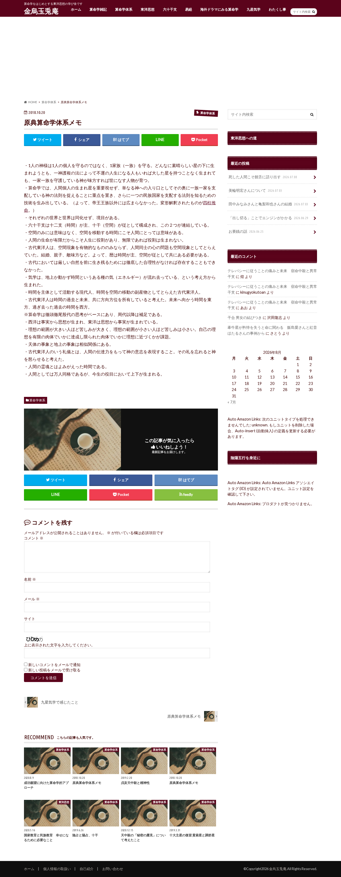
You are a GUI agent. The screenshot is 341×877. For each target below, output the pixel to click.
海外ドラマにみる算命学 (219, 9)
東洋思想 (148, 9)
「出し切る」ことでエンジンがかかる (268, 217)
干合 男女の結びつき (245, 317)
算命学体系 (123, 9)
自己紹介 (87, 869)
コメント (33, 538)
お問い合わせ (112, 869)
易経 (188, 9)
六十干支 (170, 9)
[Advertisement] (170, 58)
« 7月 (232, 402)
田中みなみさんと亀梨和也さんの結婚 (268, 204)
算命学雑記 (98, 9)
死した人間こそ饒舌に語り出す (263, 176)
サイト (29, 619)
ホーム (76, 9)
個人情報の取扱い (57, 869)
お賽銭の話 (246, 231)
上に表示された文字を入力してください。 (59, 645)
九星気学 (254, 9)
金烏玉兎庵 (41, 11)
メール (32, 599)
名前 (30, 579)
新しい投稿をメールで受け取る (54, 670)
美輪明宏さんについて (255, 190)
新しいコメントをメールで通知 (54, 665)
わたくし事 (277, 9)
